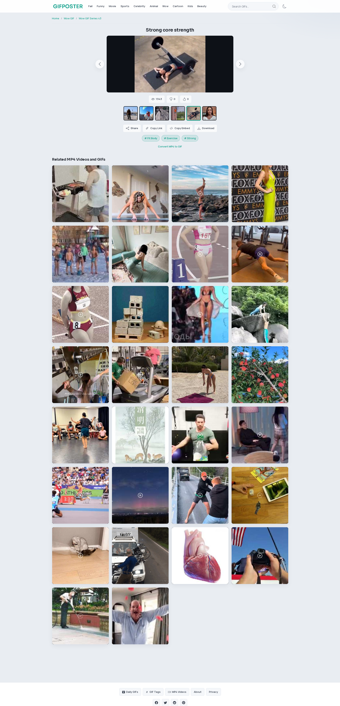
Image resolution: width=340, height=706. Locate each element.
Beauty (201, 6)
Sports (125, 6)
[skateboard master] (131, 113)
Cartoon (178, 6)
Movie (112, 6)
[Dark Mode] (284, 6)
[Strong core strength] (194, 113)
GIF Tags (155, 692)
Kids (190, 6)
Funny (100, 6)
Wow (165, 6)
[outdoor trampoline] (178, 113)
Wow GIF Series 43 (90, 18)
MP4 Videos (179, 692)
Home (55, 18)
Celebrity (139, 6)
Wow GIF (69, 18)
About (197, 692)
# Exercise (170, 138)
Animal (154, 6)
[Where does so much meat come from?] (209, 113)
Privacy (213, 692)
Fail (90, 6)
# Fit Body (150, 138)
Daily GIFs (132, 692)
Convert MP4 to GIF (170, 146)
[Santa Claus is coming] (146, 113)
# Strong (190, 138)
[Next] (240, 64)
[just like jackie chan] (162, 113)
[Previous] (99, 64)
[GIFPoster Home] (68, 6)
